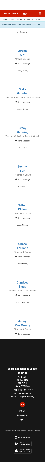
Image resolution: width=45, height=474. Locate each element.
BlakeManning (23, 91)
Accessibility (22, 415)
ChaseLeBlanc (22, 246)
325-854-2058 (25, 393)
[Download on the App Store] (23, 451)
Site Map (23, 411)
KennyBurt (22, 168)
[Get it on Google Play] (23, 443)
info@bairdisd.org (26, 396)
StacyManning (23, 130)
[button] (11, 13)
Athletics (20, 19)
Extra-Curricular (8, 19)
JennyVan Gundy (22, 323)
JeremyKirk (22, 53)
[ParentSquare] (22, 437)
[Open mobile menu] (40, 13)
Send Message (23, 63)
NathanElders (22, 207)
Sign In (22, 419)
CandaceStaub (22, 284)
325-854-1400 (26, 390)
